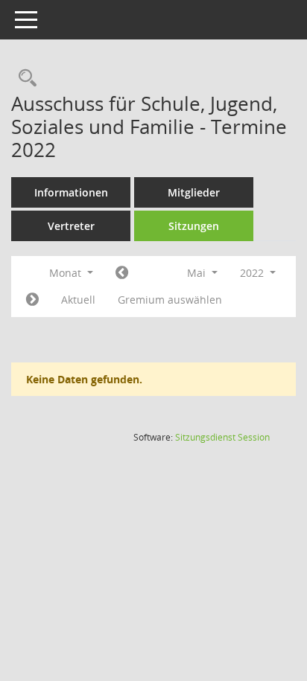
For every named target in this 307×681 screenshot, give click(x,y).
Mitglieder (194, 192)
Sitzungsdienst (222, 437)
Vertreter (71, 226)
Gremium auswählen (170, 299)
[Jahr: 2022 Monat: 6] (32, 300)
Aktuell (78, 299)
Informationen (71, 192)
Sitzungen (193, 226)
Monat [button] (66, 273)
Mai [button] (198, 273)
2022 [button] (253, 273)
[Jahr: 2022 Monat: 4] (121, 273)
